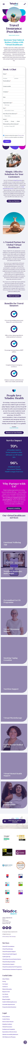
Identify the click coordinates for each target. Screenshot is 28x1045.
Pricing (4, 981)
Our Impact (5, 984)
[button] (3, 4)
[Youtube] (7, 927)
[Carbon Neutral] (7, 865)
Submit (7, 141)
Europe (12, 121)
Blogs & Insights (6, 999)
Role (4, 97)
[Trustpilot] (7, 838)
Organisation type (7, 102)
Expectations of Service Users (9, 1032)
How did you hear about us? (10, 113)
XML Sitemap (12, 936)
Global (18, 121)
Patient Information (7, 989)
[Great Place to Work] (7, 876)
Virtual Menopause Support (9, 951)
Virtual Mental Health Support (9, 954)
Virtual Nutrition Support (8, 964)
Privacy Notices (6, 1016)
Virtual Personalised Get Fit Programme (12, 966)
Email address (7, 80)
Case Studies (5, 996)
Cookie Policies (6, 1019)
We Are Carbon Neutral (7, 1021)
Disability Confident (7, 1024)
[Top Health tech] (7, 900)
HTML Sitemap (5, 936)
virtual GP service (17, 180)
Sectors (17, 35)
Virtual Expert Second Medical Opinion (11, 959)
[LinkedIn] (3, 927)
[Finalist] (7, 852)
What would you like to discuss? (11, 124)
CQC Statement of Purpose (8, 1037)
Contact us (5, 986)
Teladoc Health (12, 35)
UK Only (6, 121)
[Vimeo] (10, 927)
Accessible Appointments (8, 1004)
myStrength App (6, 956)
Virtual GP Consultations (8, 946)
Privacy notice (21, 135)
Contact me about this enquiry (14, 135)
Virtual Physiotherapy (7, 949)
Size (4, 108)
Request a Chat (6, 991)
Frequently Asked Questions (9, 1007)
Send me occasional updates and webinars (13, 137)
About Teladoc (5, 979)
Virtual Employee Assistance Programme (12, 969)
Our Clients (5, 994)
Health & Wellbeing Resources (9, 1002)
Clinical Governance (7, 1026)
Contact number (7, 86)
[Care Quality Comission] (21, 852)
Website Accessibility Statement (10, 1034)
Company (5, 91)
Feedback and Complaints (8, 1029)
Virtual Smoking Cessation (8, 961)
